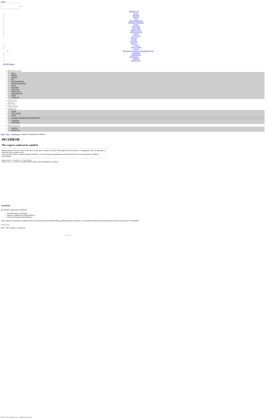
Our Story (16, 113)
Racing (13, 105)
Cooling (15, 89)
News (11, 103)
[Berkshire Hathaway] (18, 415)
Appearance (17, 93)
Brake (14, 75)
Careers (15, 120)
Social (12, 100)
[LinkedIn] (265, 6)
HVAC (13, 85)
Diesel (14, 77)
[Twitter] (261, 6)
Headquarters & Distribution (25, 118)
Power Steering (18, 83)
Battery (15, 87)
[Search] (21, 6)
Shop (13, 95)
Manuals (136, 61)
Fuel (13, 73)
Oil (12, 79)
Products (14, 70)
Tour (13, 115)
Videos (14, 128)
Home (3, 134)
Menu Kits (16, 91)
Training (14, 125)
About (12, 108)
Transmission (17, 81)
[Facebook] (259, 6)
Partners (15, 122)
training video (5, 224)
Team (13, 111)
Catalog (15, 97)
